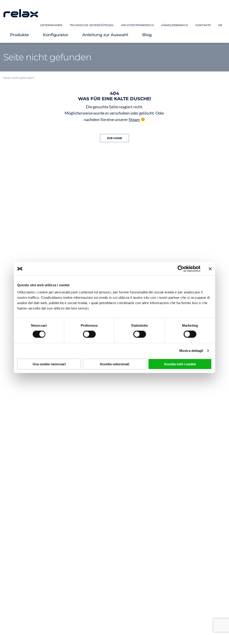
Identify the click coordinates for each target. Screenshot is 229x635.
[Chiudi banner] (210, 268)
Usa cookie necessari (49, 364)
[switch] (89, 334)
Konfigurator (55, 34)
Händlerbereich (174, 25)
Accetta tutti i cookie (180, 364)
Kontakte (203, 25)
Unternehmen (51, 25)
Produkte (19, 34)
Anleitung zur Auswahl (105, 34)
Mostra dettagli (191, 351)
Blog (147, 34)
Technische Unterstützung (92, 25)
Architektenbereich (137, 25)
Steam (134, 119)
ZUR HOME (114, 138)
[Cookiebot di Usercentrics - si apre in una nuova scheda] (180, 268)
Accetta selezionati (114, 364)
